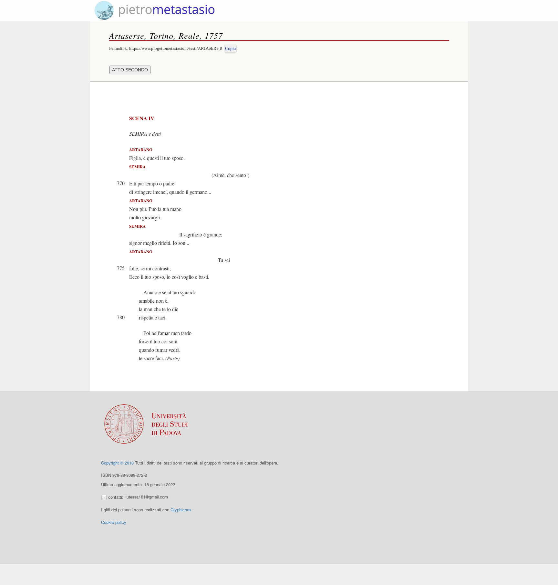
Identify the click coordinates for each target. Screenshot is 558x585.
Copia (230, 48)
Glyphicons (180, 510)
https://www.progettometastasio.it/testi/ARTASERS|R (175, 48)
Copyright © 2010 (117, 463)
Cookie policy (113, 522)
